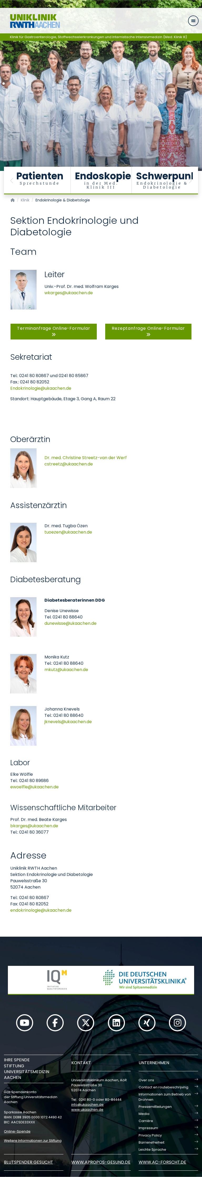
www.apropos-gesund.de (100, 1162)
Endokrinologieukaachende (40, 388)
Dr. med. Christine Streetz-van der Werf (85, 458)
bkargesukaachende (34, 826)
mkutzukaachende (66, 670)
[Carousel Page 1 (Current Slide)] (3, 83)
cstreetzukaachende (68, 464)
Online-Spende (17, 1131)
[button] (12, 180)
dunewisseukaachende (70, 623)
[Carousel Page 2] (3, 87)
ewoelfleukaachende (34, 787)
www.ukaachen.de (87, 1109)
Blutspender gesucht (28, 1162)
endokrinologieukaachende (41, 910)
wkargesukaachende (68, 293)
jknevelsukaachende (68, 722)
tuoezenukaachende (68, 532)
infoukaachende (87, 1104)
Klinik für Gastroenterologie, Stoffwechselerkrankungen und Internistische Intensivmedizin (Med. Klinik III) (98, 36)
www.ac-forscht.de (162, 1162)
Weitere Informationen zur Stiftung (33, 1140)
